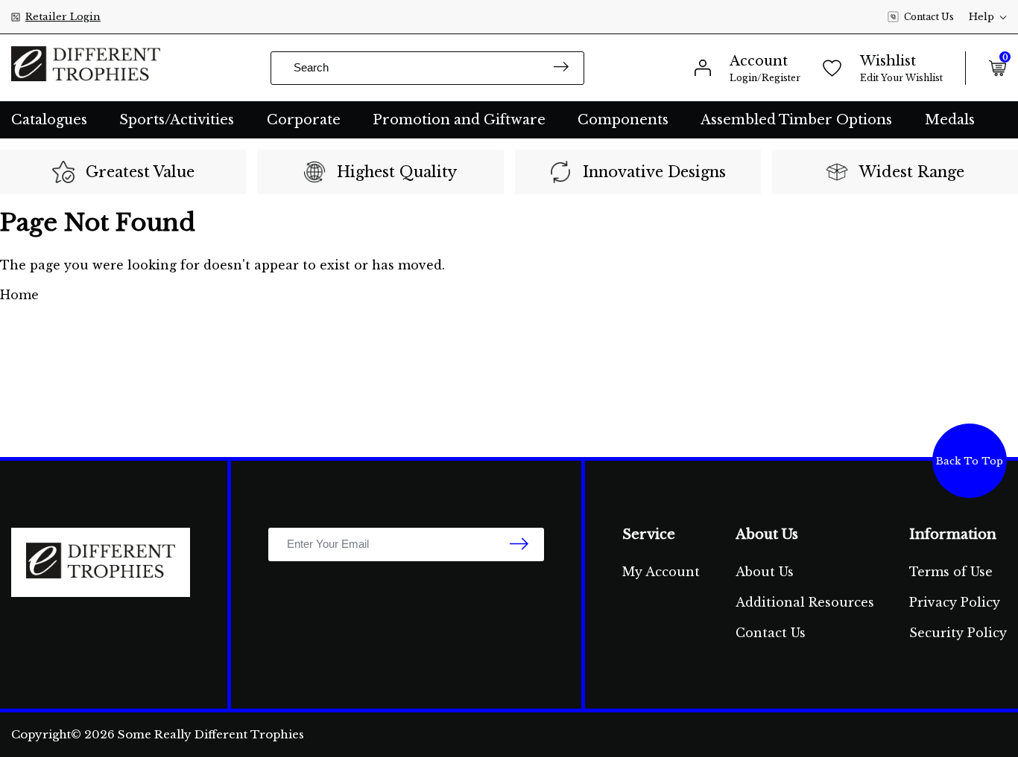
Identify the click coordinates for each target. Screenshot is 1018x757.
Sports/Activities (176, 120)
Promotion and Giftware (459, 120)
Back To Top (969, 461)
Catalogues (49, 120)
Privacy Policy (954, 602)
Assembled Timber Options (796, 120)
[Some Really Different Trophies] (85, 67)
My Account (661, 571)
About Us (765, 571)
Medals (950, 120)
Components (623, 120)
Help (981, 16)
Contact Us (929, 16)
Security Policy (958, 632)
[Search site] (561, 68)
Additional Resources (805, 602)
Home (19, 294)
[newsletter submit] (519, 545)
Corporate (304, 120)
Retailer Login (63, 16)
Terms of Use (951, 571)
